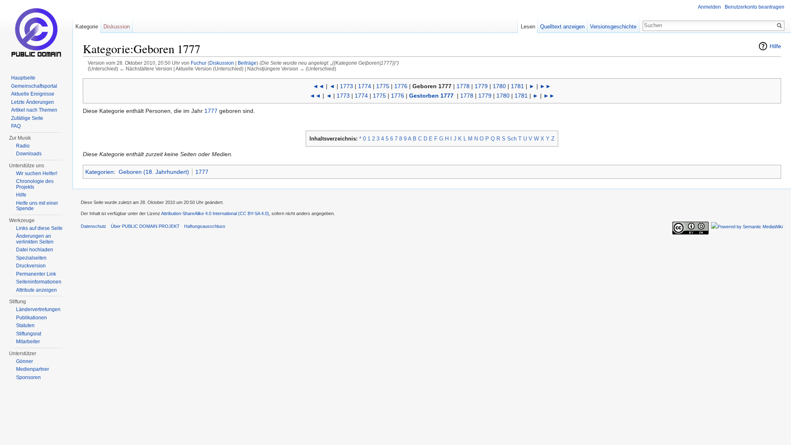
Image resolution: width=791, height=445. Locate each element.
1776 (400, 86)
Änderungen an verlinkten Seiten (35, 239)
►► (545, 86)
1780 (499, 86)
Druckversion (31, 266)
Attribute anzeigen (36, 290)
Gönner (24, 361)
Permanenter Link (36, 274)
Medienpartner (32, 369)
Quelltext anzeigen (562, 26)
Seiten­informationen (38, 282)
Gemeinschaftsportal (34, 86)
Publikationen (31, 318)
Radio (23, 146)
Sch (512, 139)
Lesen (528, 26)
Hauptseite (23, 78)
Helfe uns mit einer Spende (37, 206)
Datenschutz (93, 226)
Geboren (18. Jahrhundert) (154, 172)
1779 (481, 86)
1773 (346, 86)
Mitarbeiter (28, 341)
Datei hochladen (34, 250)
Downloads (29, 154)
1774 (364, 86)
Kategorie (86, 26)
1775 (382, 86)
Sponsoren (28, 377)
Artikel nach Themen (34, 110)
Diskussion (221, 63)
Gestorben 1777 (431, 95)
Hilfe (775, 46)
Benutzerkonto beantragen (754, 7)
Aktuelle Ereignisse (32, 94)
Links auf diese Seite (39, 228)
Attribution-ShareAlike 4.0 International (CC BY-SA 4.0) (215, 213)
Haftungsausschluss (204, 226)
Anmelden (709, 7)
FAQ (16, 126)
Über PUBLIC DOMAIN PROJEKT (145, 226)
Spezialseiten (31, 258)
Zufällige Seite (27, 118)
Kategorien (99, 172)
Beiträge (247, 63)
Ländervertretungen (38, 309)
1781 (517, 86)
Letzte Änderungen (32, 102)
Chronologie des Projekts (35, 184)
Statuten (25, 325)
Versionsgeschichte (613, 26)
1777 (211, 111)
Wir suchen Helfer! (36, 173)
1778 (463, 86)
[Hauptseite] (36, 33)
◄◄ (318, 86)
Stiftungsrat (28, 334)
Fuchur (198, 63)
